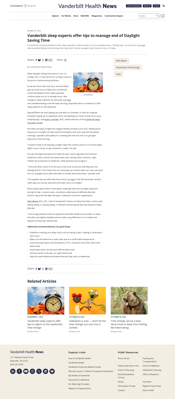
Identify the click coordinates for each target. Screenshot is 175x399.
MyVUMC (85, 16)
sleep (118, 74)
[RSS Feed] (12, 371)
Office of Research (151, 374)
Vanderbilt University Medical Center (84, 367)
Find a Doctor (124, 358)
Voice (75, 16)
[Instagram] (32, 371)
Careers (121, 390)
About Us (147, 6)
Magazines (97, 16)
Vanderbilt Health (76, 362)
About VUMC (148, 390)
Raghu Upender (52, 119)
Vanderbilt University (152, 370)
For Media (66, 16)
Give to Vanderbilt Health (79, 358)
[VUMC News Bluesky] (52, 371)
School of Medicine (151, 365)
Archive (156, 6)
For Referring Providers (79, 384)
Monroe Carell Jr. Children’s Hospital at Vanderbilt (90, 371)
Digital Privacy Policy (152, 386)
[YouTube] (26, 371)
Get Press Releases (133, 6)
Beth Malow (32, 201)
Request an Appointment (79, 388)
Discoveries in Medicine (78, 380)
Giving (120, 381)
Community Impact (114, 16)
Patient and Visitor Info (128, 365)
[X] (39, 371)
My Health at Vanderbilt (79, 375)
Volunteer (147, 381)
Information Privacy (126, 386)
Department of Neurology (128, 67)
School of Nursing (126, 370)
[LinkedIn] (45, 371)
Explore (55, 16)
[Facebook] (19, 371)
